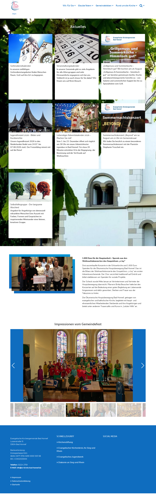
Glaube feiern (84, 5)
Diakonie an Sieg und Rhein (71, 462)
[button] (142, 365)
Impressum (16, 477)
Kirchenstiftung (65, 442)
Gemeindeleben (104, 5)
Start (14, 14)
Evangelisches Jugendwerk (70, 457)
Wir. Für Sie (68, 5)
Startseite (15, 485)
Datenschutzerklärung (20, 481)
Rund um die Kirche (125, 5)
